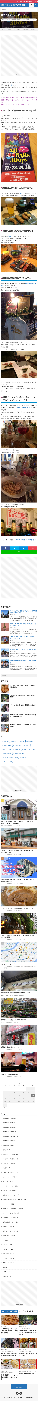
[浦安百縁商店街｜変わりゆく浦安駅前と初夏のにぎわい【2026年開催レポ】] (5, 718)
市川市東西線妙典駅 (7, 825)
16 (33, 1095)
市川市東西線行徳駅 (15, 19)
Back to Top (19, 1387)
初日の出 (14, 741)
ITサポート (5, 1271)
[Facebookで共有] (5, 548)
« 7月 (4, 1107)
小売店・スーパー (16, 1022)
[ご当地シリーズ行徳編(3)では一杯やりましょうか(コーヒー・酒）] (5, 627)
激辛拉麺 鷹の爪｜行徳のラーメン (10, 1047)
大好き (9, 236)
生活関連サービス (16, 1076)
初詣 (22, 741)
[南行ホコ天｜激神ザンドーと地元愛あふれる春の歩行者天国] (5, 728)
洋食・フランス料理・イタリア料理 (12, 1208)
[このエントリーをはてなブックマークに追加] (23, 548)
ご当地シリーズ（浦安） (9, 1163)
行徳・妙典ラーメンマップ (8, 964)
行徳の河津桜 (6, 753)
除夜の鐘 (23, 757)
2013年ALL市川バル (21, 540)
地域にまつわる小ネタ (17, 883)
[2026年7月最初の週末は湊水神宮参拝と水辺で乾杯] (5, 708)
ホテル (4, 1240)
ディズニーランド (7, 1253)
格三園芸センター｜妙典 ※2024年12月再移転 (13, 1020)
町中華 (4, 749)
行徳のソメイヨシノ (28, 749)
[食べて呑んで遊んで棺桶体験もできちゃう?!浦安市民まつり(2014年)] (5, 614)
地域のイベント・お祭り (9, 1154)
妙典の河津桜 (6, 745)
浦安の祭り (17, 745)
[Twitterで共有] (14, 548)
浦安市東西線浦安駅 (8, 1127)
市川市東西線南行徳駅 (17, 966)
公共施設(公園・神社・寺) (9, 1222)
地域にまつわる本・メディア (10, 1195)
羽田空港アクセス (14, 749)
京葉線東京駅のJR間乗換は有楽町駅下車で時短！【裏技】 (16, 992)
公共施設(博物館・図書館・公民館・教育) (13, 1199)
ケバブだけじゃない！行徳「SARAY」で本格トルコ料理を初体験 (9, 1331)
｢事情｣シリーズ (7, 761)
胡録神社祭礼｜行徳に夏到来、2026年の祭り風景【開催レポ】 (27, 1332)
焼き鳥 (27, 745)
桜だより (5, 1168)
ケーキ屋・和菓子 (16, 854)
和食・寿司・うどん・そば (9, 1217)
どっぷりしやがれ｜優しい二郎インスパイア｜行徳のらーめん (17, 908)
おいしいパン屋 (16, 825)
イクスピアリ (6, 1244)
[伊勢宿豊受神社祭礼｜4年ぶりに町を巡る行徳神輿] (5, 663)
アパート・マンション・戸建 (10, 1186)
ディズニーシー (7, 1249)
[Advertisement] (19, 54)
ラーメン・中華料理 (17, 910)
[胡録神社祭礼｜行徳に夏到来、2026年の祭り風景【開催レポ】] (5, 698)
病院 (4, 1267)
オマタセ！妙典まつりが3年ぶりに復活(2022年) (23, 649)
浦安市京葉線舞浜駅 (8, 1145)
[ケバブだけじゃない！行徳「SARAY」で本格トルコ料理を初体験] (5, 689)
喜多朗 (22, 193)
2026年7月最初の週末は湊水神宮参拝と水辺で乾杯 (23, 705)
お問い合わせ (6, 1276)
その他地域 (5, 1150)
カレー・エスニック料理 (9, 1177)
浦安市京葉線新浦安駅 (7, 995)
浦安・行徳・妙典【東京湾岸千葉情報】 (23, 1397)
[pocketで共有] (32, 548)
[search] (35, 9)
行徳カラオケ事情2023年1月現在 (9, 1074)
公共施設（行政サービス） (9, 1172)
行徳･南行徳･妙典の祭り (29, 19)
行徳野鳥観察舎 (18, 753)
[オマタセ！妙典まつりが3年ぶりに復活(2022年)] (5, 653)
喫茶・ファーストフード (9, 1231)
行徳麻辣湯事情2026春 (26, 1373)
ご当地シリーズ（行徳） (9, 1159)
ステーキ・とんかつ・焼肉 (18, 939)
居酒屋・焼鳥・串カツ (8, 1235)
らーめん (5, 741)
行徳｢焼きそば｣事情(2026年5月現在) (28, 1355)
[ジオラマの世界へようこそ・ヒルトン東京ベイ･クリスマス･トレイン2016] (5, 640)
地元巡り (29, 741)
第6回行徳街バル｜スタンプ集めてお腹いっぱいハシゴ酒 (9, 1377)
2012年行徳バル (32, 540)
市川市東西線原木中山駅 (9, 1136)
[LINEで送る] (19, 552)
